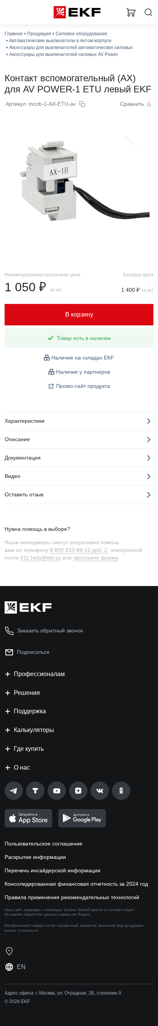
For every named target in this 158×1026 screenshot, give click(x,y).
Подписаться (33, 652)
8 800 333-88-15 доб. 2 (78, 550)
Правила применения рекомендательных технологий (72, 897)
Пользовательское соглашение (43, 843)
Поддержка (30, 711)
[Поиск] (148, 12)
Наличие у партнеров (83, 372)
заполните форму (95, 558)
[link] (14, 790)
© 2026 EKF (17, 1001)
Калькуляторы (34, 730)
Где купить (29, 748)
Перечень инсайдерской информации (52, 870)
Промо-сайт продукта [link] (83, 386)
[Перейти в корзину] (131, 12)
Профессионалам (39, 674)
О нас (22, 767)
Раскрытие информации (35, 857)
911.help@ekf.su (40, 558)
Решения (27, 692)
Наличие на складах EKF (82, 358)
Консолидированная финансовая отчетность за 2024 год (76, 884)
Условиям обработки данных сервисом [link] (40, 914)
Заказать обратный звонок (50, 630)
